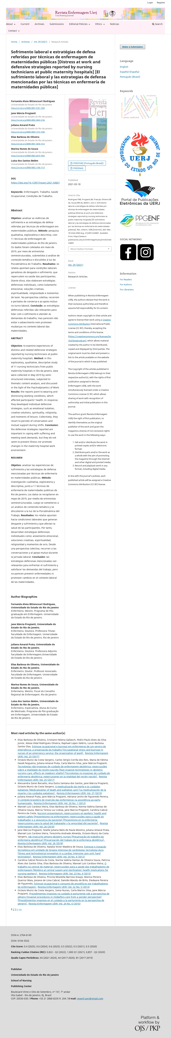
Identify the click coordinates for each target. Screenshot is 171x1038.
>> (20, 909)
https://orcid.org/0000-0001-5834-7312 (28, 144)
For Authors (126, 284)
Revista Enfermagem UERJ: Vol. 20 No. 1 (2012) (60, 803)
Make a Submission (132, 46)
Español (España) (129, 71)
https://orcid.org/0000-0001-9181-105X (28, 108)
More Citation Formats (81, 248)
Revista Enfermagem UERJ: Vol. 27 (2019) (79, 793)
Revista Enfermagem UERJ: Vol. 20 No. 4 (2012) (59, 856)
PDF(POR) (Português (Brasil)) (88, 163)
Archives (39, 24)
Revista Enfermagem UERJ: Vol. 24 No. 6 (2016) (54, 903)
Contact (13, 30)
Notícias (114, 24)
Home (14, 41)
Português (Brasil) (130, 76)
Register (161, 2)
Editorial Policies (78, 24)
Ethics (99, 24)
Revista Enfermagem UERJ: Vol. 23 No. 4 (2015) (65, 873)
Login (150, 2)
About (9, 24)
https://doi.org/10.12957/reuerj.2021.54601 (35, 182)
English (124, 66)
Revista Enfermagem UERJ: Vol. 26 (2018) (40, 843)
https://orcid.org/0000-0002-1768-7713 (28, 168)
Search (158, 24)
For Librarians (127, 289)
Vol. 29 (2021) (40, 41)
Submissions (57, 24)
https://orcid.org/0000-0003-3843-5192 (28, 120)
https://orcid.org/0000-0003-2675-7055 (28, 156)
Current (25, 24)
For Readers (126, 279)
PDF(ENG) (78, 168)
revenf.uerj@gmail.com (90, 998)
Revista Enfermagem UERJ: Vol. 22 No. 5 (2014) (64, 886)
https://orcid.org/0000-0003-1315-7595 (28, 132)
